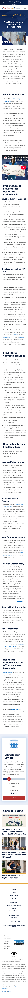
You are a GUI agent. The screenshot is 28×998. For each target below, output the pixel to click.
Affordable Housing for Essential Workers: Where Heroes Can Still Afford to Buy (14, 831)
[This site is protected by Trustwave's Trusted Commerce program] (8, 942)
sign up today (15, 709)
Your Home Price (14, 784)
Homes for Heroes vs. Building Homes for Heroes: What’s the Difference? (14, 854)
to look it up (20, 601)
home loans (16, 335)
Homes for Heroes (8, 673)
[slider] (9, 779)
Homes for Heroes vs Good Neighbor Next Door (12, 877)
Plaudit (9, 991)
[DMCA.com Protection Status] (19, 942)
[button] (25, 8)
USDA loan (22, 337)
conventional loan (8, 337)
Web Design (4, 991)
